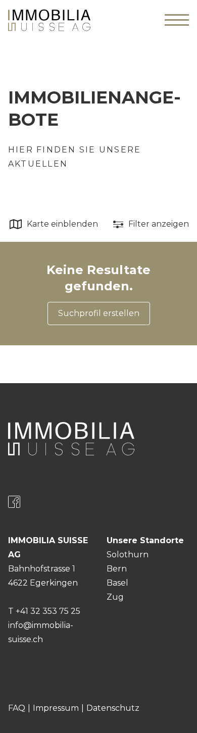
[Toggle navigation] (177, 20)
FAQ (16, 708)
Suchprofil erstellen (98, 313)
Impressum (56, 708)
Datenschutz (112, 708)
